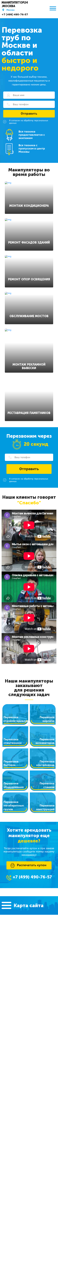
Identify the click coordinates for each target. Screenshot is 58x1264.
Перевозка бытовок (11, 763)
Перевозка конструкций (45, 807)
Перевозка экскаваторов (44, 741)
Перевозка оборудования (14, 785)
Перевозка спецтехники (13, 741)
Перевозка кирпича (47, 719)
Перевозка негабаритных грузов (14, 805)
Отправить (29, 113)
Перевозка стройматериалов (16, 719)
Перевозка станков (47, 785)
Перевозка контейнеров (45, 763)
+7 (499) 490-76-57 (15, 14)
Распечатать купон (31, 865)
